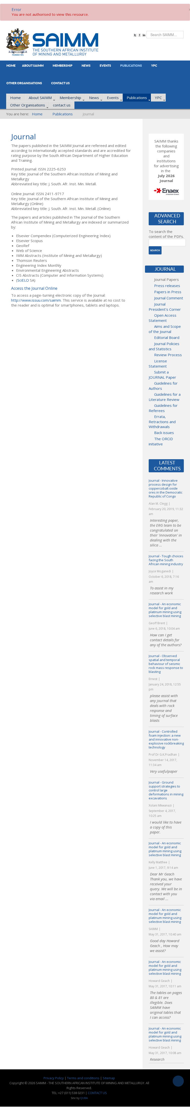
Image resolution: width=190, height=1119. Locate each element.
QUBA (84, 1098)
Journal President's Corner (165, 307)
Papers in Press (167, 291)
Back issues (164, 432)
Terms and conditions (83, 1078)
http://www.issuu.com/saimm (36, 300)
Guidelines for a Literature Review (165, 397)
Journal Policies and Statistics (164, 346)
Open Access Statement (162, 318)
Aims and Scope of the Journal (165, 329)
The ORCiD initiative (161, 441)
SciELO (23, 280)
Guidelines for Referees (163, 408)
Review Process (168, 354)
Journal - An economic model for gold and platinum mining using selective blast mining (165, 610)
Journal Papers (166, 279)
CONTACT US (97, 1093)
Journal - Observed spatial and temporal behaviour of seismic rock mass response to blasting (166, 664)
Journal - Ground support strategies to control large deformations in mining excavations (166, 790)
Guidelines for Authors (163, 386)
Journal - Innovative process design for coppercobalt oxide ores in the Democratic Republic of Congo (165, 488)
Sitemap (109, 1078)
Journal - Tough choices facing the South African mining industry (166, 560)
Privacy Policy (54, 1078)
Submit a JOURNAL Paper (162, 375)
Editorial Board (166, 337)
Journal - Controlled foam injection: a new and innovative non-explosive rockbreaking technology (166, 739)
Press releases (167, 285)
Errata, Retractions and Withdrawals (162, 421)
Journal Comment (168, 297)
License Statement (158, 363)
